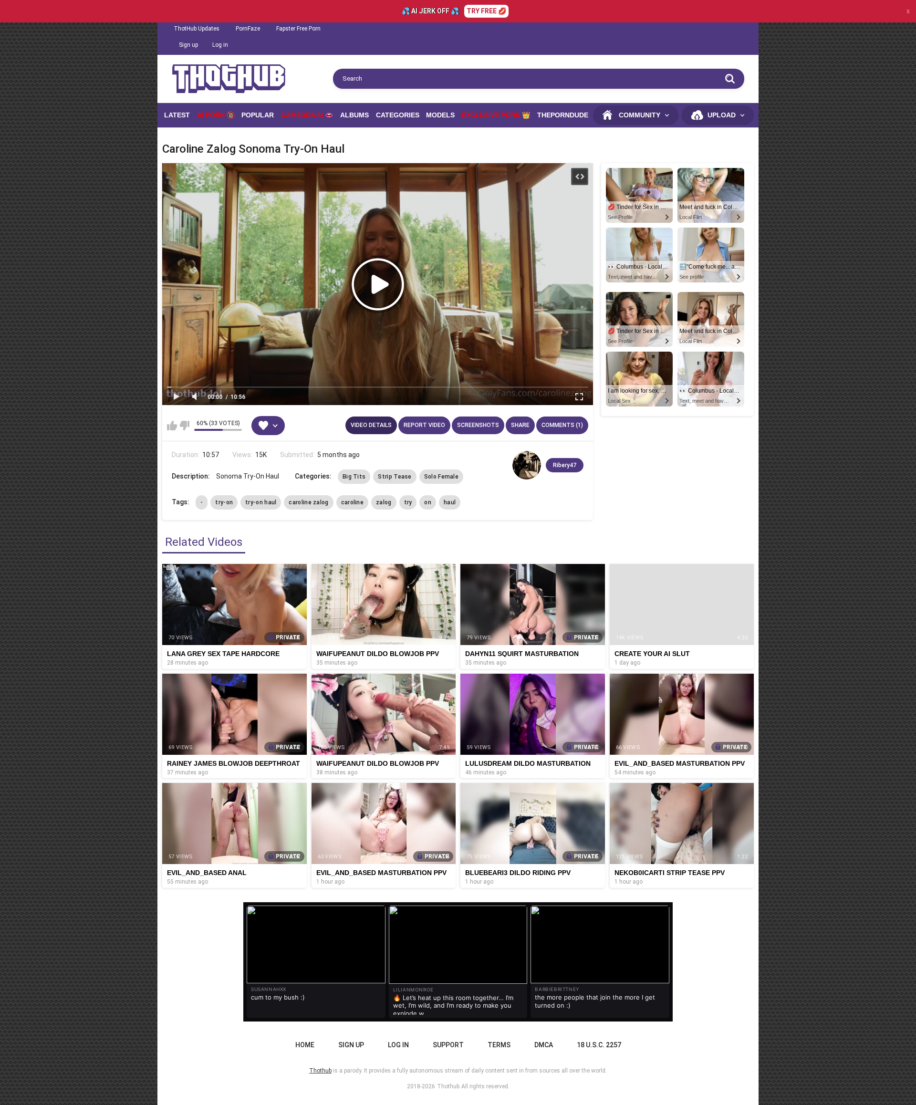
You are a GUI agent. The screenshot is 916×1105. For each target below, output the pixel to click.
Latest (177, 115)
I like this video (172, 425)
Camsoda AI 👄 (307, 115)
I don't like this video (184, 425)
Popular (257, 115)
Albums (354, 115)
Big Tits (354, 476)
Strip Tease (394, 476)
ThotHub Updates (196, 28)
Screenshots (478, 425)
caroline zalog (308, 502)
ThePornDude (562, 115)
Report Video (424, 425)
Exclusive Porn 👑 (496, 115)
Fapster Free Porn (298, 28)
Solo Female (441, 476)
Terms (499, 1045)
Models (440, 115)
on (427, 502)
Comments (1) (562, 425)
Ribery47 (564, 465)
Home (304, 1045)
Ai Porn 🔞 (216, 115)
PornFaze (248, 28)
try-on (224, 502)
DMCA (543, 1045)
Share (520, 425)
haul (450, 502)
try (408, 502)
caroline (352, 502)
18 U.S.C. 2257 (599, 1045)
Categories (397, 115)
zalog (384, 502)
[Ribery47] (526, 465)
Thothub (448, 1086)
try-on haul (260, 502)
